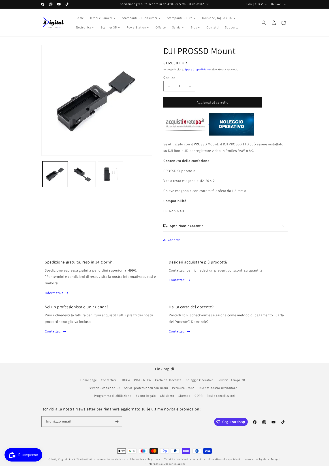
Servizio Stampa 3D (231, 380)
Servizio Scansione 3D (104, 388)
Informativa (54, 293)
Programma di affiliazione (112, 396)
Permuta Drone (183, 388)
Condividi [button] (174, 240)
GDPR (198, 396)
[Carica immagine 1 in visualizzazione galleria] (55, 174)
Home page (88, 380)
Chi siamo (167, 396)
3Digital (62, 459)
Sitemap (184, 396)
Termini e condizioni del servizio (183, 459)
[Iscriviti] (117, 421)
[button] (264, 23)
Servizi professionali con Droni (146, 388)
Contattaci (177, 280)
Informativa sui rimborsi (111, 459)
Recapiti (275, 459)
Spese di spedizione (197, 69)
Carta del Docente (168, 380)
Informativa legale (255, 459)
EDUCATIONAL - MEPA (135, 380)
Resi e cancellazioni (221, 396)
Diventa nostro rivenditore (218, 388)
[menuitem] (79, 18)
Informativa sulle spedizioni (223, 459)
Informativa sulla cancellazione (167, 463)
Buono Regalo (145, 396)
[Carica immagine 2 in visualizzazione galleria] (82, 174)
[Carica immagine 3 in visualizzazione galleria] (110, 174)
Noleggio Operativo (200, 380)
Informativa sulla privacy (145, 459)
